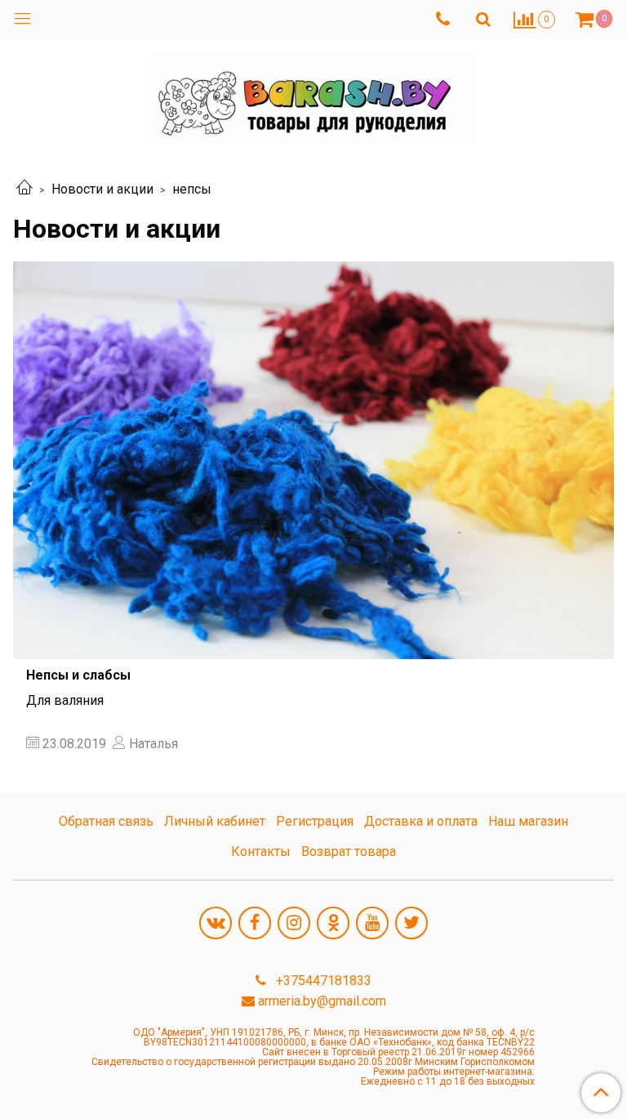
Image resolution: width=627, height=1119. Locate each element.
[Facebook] (254, 923)
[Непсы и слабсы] (313, 460)
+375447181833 (322, 980)
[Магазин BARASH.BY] (313, 95)
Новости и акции (102, 189)
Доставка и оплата (421, 821)
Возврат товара (348, 851)
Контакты (261, 851)
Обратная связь (106, 821)
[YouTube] (372, 923)
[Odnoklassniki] (333, 923)
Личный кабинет (214, 821)
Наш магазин (528, 821)
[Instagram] (294, 923)
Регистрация (315, 821)
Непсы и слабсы (78, 675)
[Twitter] (411, 923)
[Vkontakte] (215, 923)
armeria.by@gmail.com (322, 1001)
